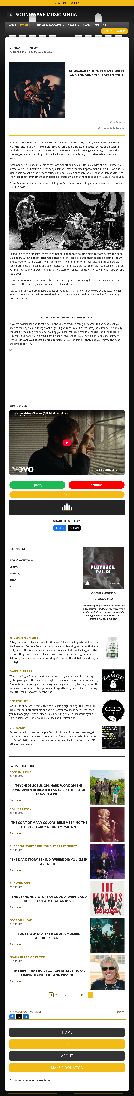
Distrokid (17, 727)
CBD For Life (18, 701)
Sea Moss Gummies (23, 637)
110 (81, 995)
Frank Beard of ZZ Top (27, 957)
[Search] (105, 25)
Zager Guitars (20, 671)
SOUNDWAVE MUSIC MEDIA (46, 14)
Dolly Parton (20, 809)
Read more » (16, 800)
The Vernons (19, 883)
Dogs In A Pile (20, 772)
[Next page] (90, 995)
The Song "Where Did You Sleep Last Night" (43, 846)
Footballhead (20, 920)
